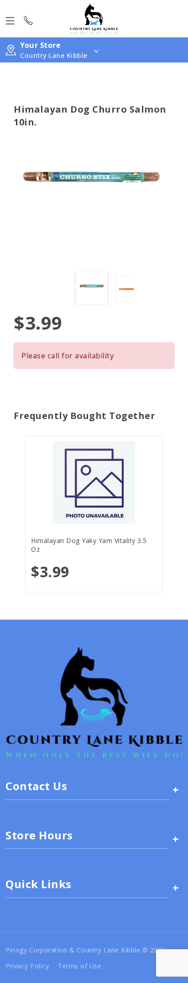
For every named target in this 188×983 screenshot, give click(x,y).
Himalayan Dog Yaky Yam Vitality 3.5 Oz (89, 545)
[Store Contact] (28, 18)
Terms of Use (79, 966)
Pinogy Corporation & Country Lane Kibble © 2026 (85, 950)
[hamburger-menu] (10, 18)
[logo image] (94, 18)
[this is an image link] (94, 702)
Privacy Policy (27, 966)
